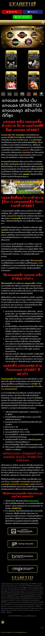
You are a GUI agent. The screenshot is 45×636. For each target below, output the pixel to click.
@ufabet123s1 (33, 501)
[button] (42, 22)
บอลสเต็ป (25, 150)
